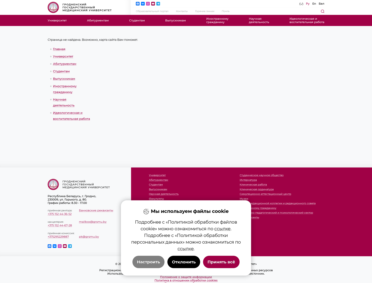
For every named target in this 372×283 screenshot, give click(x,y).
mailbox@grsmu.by (93, 221)
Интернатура (248, 180)
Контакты (182, 11)
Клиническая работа (253, 184)
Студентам (137, 20)
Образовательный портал (152, 11)
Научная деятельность (164, 194)
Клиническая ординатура (257, 189)
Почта (225, 11)
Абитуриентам (98, 20)
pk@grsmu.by (89, 236)
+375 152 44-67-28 (60, 225)
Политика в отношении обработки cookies (186, 280)
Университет (57, 20)
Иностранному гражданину (258, 208)
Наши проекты (249, 217)
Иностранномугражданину (217, 20)
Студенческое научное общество (262, 175)
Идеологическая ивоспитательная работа (306, 20)
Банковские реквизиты (96, 210)
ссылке (222, 228)
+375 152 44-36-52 (60, 214)
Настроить (148, 261)
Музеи (244, 198)
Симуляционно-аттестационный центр (265, 194)
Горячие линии (204, 11)
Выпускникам (175, 20)
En (314, 3)
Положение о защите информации (186, 277)
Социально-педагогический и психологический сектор (276, 212)
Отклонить (184, 261)
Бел (321, 3)
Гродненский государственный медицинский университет (87, 7)
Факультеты (156, 198)
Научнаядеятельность (259, 20)
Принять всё (221, 261)
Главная (59, 49)
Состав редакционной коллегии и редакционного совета (278, 203)
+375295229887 (58, 236)
